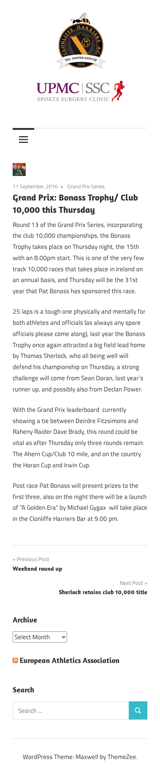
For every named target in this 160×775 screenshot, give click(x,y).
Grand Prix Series (86, 186)
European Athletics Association (69, 660)
